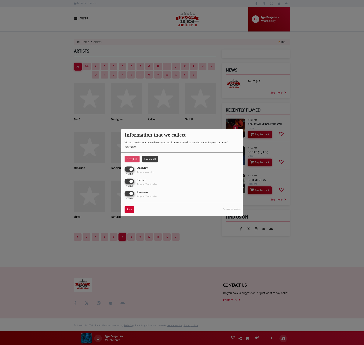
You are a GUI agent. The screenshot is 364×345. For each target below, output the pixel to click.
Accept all (132, 159)
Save (129, 209)
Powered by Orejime (232, 209)
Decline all (150, 159)
